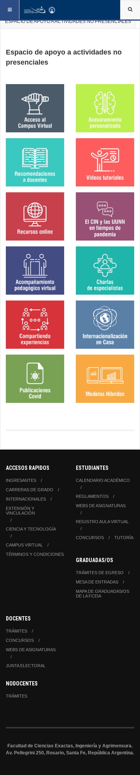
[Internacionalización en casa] (105, 325)
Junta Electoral (26, 665)
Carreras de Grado (29, 489)
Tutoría (123, 537)
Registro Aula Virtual (102, 521)
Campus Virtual (24, 545)
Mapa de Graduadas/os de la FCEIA (102, 593)
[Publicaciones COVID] (35, 379)
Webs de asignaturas (101, 505)
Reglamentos (92, 496)
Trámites (16, 631)
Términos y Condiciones (35, 554)
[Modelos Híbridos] (105, 379)
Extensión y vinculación (20, 510)
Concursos (90, 537)
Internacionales (26, 499)
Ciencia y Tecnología (31, 529)
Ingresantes (21, 480)
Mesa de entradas (97, 582)
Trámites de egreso (100, 572)
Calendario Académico (103, 480)
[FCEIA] (39, 9)
